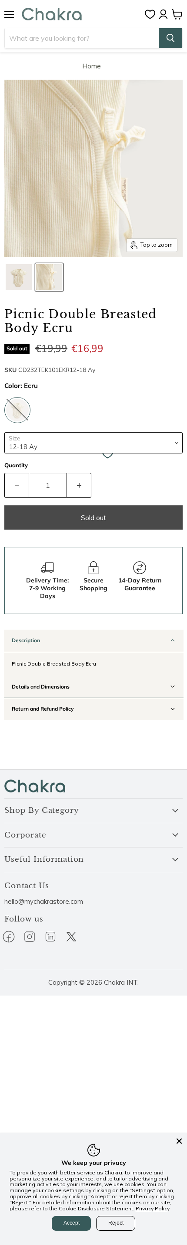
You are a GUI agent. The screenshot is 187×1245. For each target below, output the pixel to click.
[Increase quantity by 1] (79, 485)
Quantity (16, 465)
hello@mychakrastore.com (43, 901)
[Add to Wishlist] (107, 454)
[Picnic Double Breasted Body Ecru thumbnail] (19, 277)
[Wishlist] (152, 14)
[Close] (179, 1141)
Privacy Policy (153, 1208)
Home (91, 66)
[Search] (170, 38)
